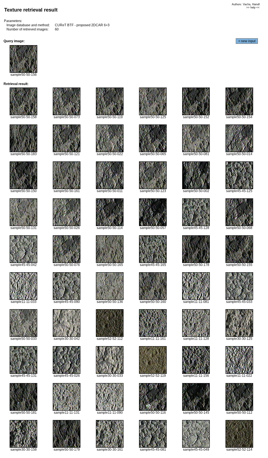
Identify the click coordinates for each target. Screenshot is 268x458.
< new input (246, 41)
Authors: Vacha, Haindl (246, 4)
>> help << (253, 7)
